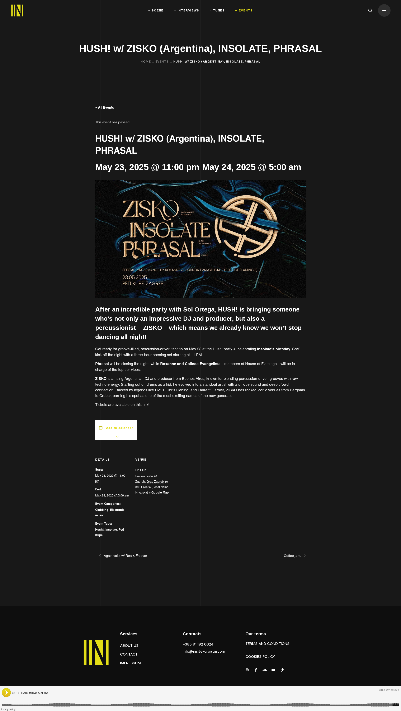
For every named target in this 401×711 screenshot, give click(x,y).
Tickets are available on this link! (122, 404)
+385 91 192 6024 (198, 644)
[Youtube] (273, 670)
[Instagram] (247, 670)
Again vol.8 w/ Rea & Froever (125, 555)
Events (162, 61)
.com (204, 651)
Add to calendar (119, 428)
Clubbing (101, 509)
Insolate (111, 529)
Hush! (99, 529)
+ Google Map (159, 492)
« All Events (104, 107)
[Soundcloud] (264, 670)
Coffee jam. (293, 555)
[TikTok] (282, 670)
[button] (370, 10)
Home (146, 61)
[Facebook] (256, 670)
